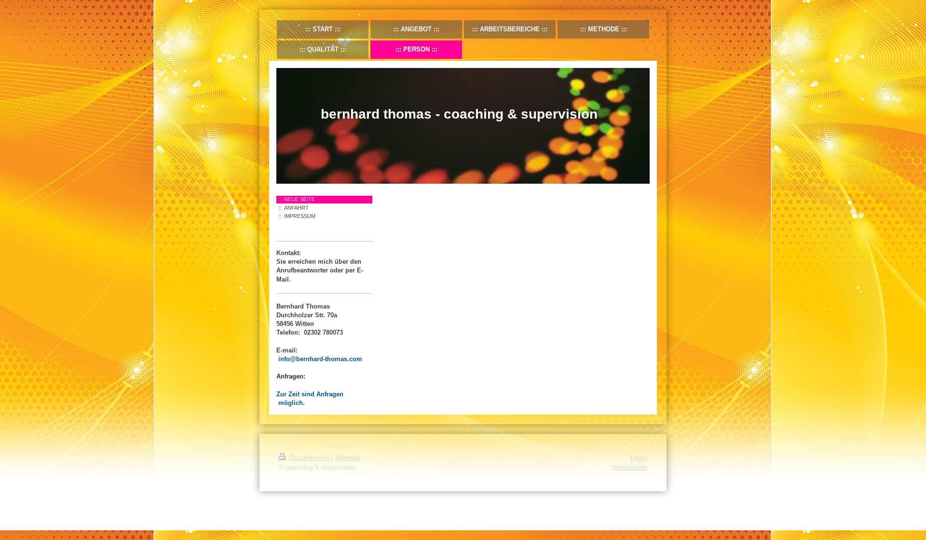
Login (638, 457)
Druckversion (309, 457)
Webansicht (629, 467)
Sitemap (347, 457)
